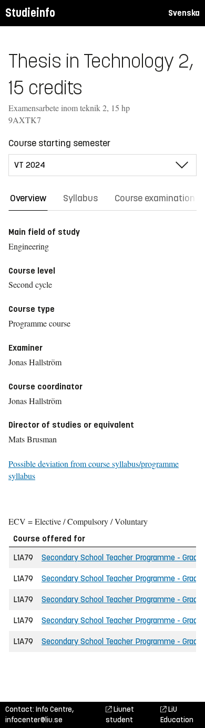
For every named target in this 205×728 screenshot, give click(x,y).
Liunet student (120, 714)
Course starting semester (59, 143)
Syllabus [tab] (80, 198)
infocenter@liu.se (34, 719)
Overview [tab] (28, 198)
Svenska (184, 13)
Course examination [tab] (155, 198)
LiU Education (176, 714)
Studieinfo (30, 13)
